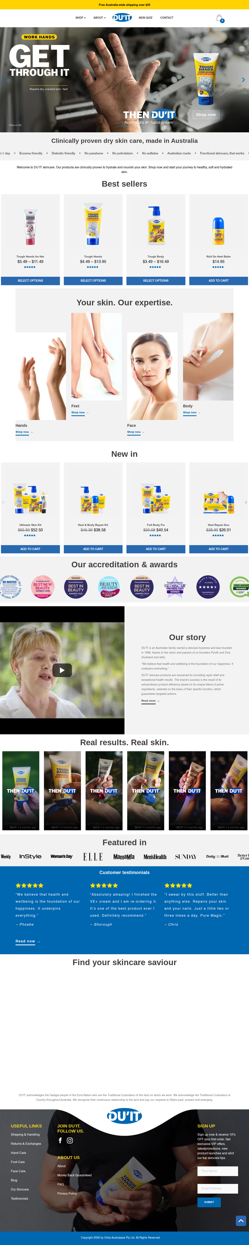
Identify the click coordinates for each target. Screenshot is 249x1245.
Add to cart (219, 280)
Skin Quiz (146, 17)
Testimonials (19, 1198)
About (98, 17)
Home (122, 17)
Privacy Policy (67, 1193)
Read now (25, 941)
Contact (167, 17)
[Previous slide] (5, 80)
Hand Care (18, 1153)
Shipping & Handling (25, 1134)
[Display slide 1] (122, 125)
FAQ (60, 1184)
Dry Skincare (20, 1189)
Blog (14, 1180)
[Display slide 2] (127, 125)
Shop (79, 17)
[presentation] (3, 502)
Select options (30, 280)
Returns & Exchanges (26, 1144)
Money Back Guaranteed (74, 1175)
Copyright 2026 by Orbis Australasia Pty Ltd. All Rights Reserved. (121, 1237)
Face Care (18, 1171)
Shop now (22, 432)
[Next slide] (243, 80)
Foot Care (18, 1162)
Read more (148, 700)
